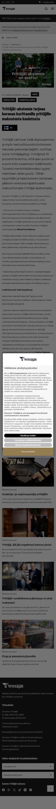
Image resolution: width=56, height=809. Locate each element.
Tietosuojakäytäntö (28, 452)
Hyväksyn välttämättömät (28, 440)
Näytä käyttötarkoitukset (28, 445)
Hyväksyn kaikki (28, 435)
